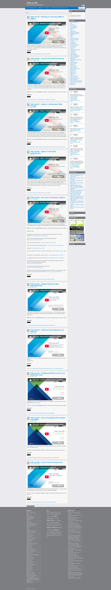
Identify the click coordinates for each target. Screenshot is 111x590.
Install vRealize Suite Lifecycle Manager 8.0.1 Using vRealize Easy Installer (75, 570)
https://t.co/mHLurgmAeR (75, 130)
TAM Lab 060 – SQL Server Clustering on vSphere (47, 197)
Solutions (46, 8)
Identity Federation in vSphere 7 (74, 578)
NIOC (53, 516)
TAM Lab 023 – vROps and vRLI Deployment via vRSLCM (47, 331)
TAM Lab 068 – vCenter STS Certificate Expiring (47, 58)
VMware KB (29, 555)
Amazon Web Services (74, 22)
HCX (51, 514)
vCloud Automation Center (75, 49)
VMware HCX (72, 58)
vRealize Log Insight (42, 368)
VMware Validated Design (74, 68)
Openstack (50, 518)
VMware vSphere (41, 192)
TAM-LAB (48, 53)
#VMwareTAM (81, 109)
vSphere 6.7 (53, 279)
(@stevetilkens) (30, 47)
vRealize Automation (74, 75)
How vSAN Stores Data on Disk (75, 192)
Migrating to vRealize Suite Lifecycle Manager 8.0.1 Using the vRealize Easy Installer (75, 575)
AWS (71, 23)
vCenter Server (35, 99)
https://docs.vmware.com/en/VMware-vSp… (35, 267)
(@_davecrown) (30, 87)
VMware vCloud (73, 69)
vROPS (62, 368)
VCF (54, 522)
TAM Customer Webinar (74, 39)
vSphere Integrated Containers (75, 82)
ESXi (49, 514)
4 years (71, 143)
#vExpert (72, 129)
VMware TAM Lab (41, 53)
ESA (47, 514)
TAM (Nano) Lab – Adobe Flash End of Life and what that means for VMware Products (77, 202)
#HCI (77, 120)
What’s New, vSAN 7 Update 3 (75, 193)
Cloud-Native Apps (73, 27)
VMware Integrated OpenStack (75, 59)
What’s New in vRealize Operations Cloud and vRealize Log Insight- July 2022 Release (77, 187)
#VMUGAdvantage (78, 139)
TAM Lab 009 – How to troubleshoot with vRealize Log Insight (47, 418)
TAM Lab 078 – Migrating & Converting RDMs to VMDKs (47, 17)
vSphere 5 (48, 532)
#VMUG (82, 128)
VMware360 (32, 3)
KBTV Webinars (73, 31)
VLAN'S (54, 525)
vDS (57, 524)
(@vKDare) (39, 132)
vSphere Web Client (59, 535)
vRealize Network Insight (43, 325)
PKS (53, 518)
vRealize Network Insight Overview (75, 572)
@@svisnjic (76, 92)
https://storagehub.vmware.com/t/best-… (56, 255)
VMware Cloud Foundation (32, 550)
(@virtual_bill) (48, 183)
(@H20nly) (50, 132)
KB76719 (36, 86)
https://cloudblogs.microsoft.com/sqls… (48, 242)
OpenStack (72, 34)
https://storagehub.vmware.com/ (38, 248)
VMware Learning (73, 63)
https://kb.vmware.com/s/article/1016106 (54, 271)
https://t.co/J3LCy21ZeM (75, 110)
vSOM (59, 530)
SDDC (71, 36)
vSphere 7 (49, 192)
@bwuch (34, 488)
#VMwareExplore (73, 98)
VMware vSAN (72, 72)
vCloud (57, 522)
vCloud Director (30, 544)
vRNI (54, 325)
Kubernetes (57, 514)
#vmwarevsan (73, 120)
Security (71, 37)
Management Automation (74, 32)
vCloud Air (72, 48)
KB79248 (31, 86)
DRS (59, 512)
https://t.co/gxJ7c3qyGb (74, 154)
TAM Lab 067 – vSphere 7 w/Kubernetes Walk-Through (46, 105)
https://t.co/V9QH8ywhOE (75, 121)
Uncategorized (72, 43)
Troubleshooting (35, 53)
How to (31, 53)
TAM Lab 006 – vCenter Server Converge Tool (46, 462)
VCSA (55, 524)
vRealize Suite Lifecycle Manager (76, 80)
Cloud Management (73, 26)
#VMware (76, 96)
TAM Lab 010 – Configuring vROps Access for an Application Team (47, 374)
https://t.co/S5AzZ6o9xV (77, 163)
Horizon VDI (72, 28)
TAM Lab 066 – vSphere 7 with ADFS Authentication (43, 152)
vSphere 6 (52, 532)
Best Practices (72, 24)
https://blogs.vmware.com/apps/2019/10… (40, 235)
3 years (71, 101)
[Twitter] (84, 5)
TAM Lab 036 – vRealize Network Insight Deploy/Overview (44, 285)
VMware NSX (72, 64)
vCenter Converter (30, 539)
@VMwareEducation (74, 165)
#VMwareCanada (73, 109)
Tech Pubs (72, 41)
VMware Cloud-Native (74, 57)
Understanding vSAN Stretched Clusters (77, 174)
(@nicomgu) (35, 445)
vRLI (59, 368)
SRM (58, 518)
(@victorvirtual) (54, 312)
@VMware (72, 164)
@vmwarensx (77, 164)
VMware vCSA (72, 70)
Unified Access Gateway (74, 44)
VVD (47, 536)
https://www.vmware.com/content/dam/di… (35, 239)
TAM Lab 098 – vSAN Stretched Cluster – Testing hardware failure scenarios (74, 541)
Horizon (53, 514)
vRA (54, 527)
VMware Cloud (32, 8)
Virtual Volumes (73, 53)
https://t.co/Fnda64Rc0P (75, 167)
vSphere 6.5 (58, 532)
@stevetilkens (35, 401)
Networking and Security (74, 33)
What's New (72, 83)
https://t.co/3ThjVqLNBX (75, 142)
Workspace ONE (73, 84)
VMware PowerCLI (73, 65)
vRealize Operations (49, 368)
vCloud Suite (72, 52)
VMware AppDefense (74, 54)
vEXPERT (60, 524)
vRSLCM (51, 530)
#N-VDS (77, 152)
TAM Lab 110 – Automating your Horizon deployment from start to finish (74, 533)
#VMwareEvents (73, 99)
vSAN (55, 530)
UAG (59, 520)
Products (40, 8)
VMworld (71, 74)
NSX (55, 516)
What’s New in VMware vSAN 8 (75, 185)
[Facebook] (82, 5)
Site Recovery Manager (74, 38)
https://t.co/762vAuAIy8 (75, 100)
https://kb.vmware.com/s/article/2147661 (34, 263)
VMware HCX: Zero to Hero (73, 538)
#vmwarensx (72, 152)
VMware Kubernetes (73, 62)
